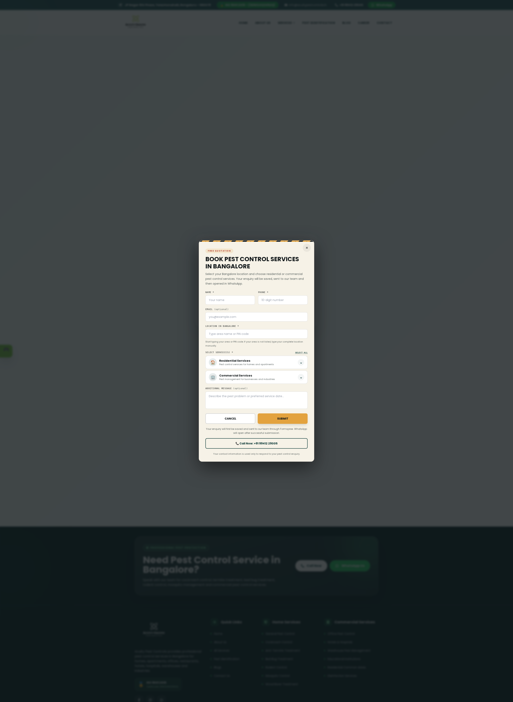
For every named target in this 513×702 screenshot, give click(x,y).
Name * (209, 292)
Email (217, 309)
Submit (282, 419)
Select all (301, 353)
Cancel (230, 419)
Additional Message (226, 388)
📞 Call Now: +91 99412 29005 (256, 443)
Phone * (263, 292)
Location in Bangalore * (222, 326)
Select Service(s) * (219, 352)
